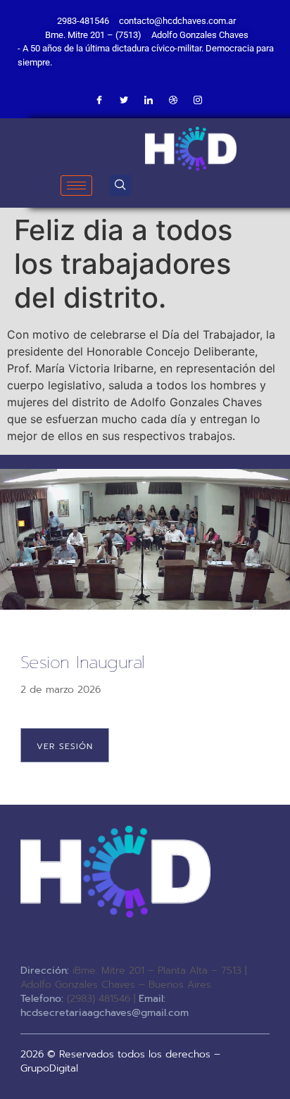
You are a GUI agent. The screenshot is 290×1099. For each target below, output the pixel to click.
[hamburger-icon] (76, 185)
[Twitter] (123, 100)
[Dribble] (173, 100)
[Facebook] (99, 100)
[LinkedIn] (148, 100)
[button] (120, 185)
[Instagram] (197, 100)
